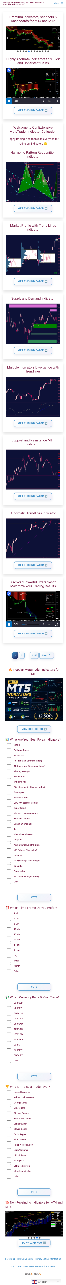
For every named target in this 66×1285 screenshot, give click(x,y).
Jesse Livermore (22, 1092)
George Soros (20, 1102)
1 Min (16, 913)
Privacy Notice (42, 1259)
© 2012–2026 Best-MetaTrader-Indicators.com (33, 1266)
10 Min (17, 929)
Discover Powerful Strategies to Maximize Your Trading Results (33, 584)
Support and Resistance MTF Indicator (33, 442)
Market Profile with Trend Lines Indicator (33, 227)
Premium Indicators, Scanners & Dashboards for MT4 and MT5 (33, 19)
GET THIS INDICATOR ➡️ (33, 110)
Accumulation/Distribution (27, 845)
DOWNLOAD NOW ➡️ (34, 1242)
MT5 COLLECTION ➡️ (34, 729)
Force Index (19, 871)
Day (15, 955)
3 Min (16, 918)
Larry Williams (21, 1150)
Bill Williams (20, 1155)
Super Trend (20, 808)
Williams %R (20, 782)
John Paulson (20, 1124)
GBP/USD (18, 1013)
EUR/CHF (18, 1045)
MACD (17, 745)
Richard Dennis (21, 1113)
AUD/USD (18, 1029)
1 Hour (17, 945)
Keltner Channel (22, 818)
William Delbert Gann (24, 1097)
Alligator (18, 839)
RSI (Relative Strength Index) (28, 760)
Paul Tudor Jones (22, 1118)
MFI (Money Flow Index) (25, 850)
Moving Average (22, 771)
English (42, 1281)
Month (17, 966)
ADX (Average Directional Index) (29, 766)
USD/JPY (18, 1008)
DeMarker (18, 866)
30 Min (17, 939)
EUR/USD (18, 1003)
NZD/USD (18, 1034)
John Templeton (22, 1166)
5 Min (16, 924)
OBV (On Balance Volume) (26, 803)
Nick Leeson (20, 1139)
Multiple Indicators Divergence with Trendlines (33, 369)
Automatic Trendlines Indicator (33, 513)
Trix (15, 829)
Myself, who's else (22, 1171)
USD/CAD (18, 1024)
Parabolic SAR (21, 797)
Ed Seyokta (19, 1160)
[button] (7, 38)
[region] (33, 39)
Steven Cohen (20, 1129)
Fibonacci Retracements (26, 813)
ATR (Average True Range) (27, 860)
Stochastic (19, 755)
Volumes (18, 855)
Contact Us (55, 1259)
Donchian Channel (23, 824)
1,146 (34, 655)
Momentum (19, 776)
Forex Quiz (10, 1259)
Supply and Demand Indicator (33, 298)
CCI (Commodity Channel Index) (29, 787)
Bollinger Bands (21, 750)
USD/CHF (18, 1018)
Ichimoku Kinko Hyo (23, 834)
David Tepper (20, 1134)
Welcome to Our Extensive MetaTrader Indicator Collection (33, 129)
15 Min (17, 934)
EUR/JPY (18, 1050)
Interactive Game (25, 1259)
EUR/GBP (18, 1039)
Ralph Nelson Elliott (23, 1145)
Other (16, 881)
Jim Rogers (19, 1108)
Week (16, 960)
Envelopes (19, 792)
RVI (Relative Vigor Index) (26, 876)
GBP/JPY (18, 1055)
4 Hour (17, 950)
